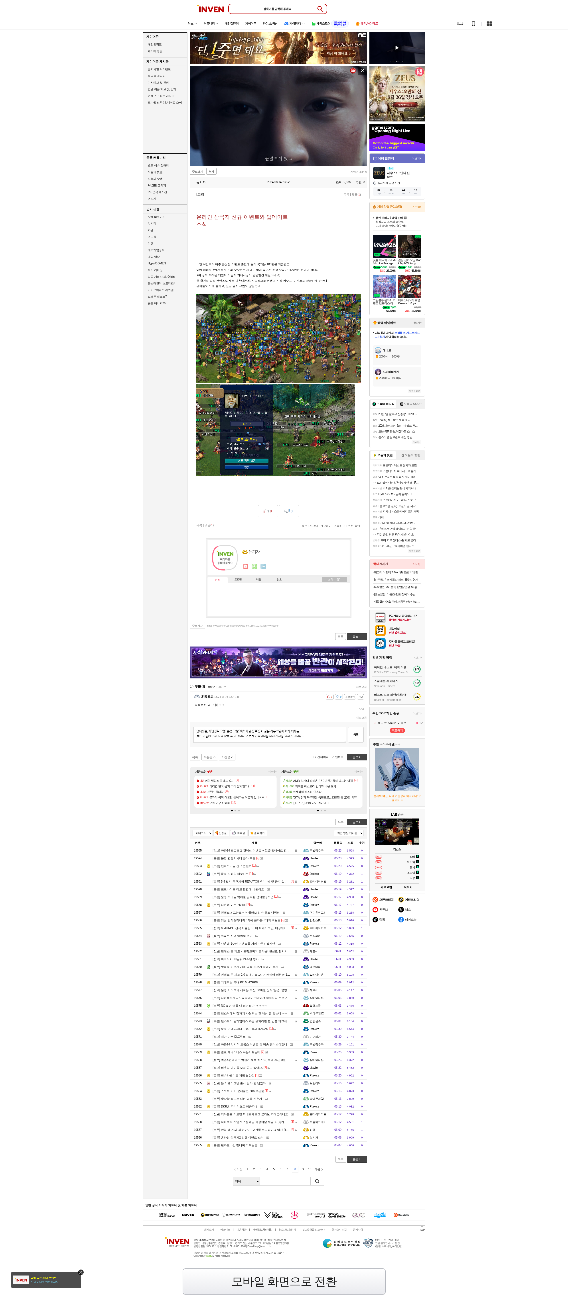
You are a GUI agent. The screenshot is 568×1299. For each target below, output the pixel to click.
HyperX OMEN (157, 263)
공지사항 (358, 1229)
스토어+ (416, 207)
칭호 (279, 579)
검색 (317, 1181)
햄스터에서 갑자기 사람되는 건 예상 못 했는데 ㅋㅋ (250, 1013)
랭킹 (258, 579)
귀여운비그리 (318, 912)
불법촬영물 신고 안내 (313, 1229)
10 (309, 1169)
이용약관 (241, 1229)
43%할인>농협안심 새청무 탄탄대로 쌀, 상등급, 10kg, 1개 (397, 601)
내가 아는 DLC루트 (229, 1036)
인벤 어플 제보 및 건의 (162, 89)
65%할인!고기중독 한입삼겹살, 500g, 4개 (397, 587)
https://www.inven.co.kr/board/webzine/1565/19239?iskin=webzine (242, 625)
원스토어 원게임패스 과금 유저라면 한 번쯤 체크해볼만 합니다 (257, 1021)
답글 (361, 708)
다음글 (208, 757)
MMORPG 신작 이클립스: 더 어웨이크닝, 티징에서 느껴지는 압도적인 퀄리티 (267, 928)
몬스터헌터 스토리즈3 (161, 283)
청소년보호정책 (287, 1229)
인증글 (223, 833)
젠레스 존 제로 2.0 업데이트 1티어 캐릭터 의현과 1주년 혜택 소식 (259, 974)
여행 (150, 243)
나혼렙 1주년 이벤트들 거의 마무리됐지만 (244, 943)
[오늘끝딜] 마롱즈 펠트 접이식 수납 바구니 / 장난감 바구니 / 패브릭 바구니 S (397, 594)
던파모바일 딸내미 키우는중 (235, 1145)
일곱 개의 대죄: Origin (161, 276)
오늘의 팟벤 (155, 178)
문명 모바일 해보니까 (231, 873)
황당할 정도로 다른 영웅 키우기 (237, 1098)
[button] (232, 810)
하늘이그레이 (318, 1122)
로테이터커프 (318, 881)
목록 (346, 194)
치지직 (152, 223)
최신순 (222, 686)
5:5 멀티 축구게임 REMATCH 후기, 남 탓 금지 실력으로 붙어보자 (259, 881)
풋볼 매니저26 (156, 303)
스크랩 (313, 525)
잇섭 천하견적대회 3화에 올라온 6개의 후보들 (246, 920)
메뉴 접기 (334, 579)
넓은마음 (315, 967)
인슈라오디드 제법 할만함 (233, 1075)
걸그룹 (152, 236)
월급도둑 (315, 1005)
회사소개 (209, 1229)
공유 (304, 525)
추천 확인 (354, 525)
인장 (217, 580)
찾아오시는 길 (339, 1229)
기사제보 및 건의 (158, 82)
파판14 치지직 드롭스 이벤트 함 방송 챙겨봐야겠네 (250, 1044)
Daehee (314, 873)
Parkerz (314, 866)
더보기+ (272, 771)
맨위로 (339, 757)
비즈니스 (225, 1229)
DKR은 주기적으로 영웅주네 (235, 1106)
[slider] (281, 162)
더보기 (263, 566)
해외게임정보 (156, 250)
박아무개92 (317, 1013)
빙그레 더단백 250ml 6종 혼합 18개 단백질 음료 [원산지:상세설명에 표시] (397, 572)
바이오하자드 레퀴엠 (161, 290)
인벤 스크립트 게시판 (161, 95)
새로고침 (361, 686)
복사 (211, 171)
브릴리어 (315, 936)
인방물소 (315, 1021)
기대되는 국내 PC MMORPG (235, 982)
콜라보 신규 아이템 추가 (232, 936)
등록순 (211, 686)
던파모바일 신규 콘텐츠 (232, 866)
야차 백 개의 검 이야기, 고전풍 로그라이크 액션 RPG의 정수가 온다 (261, 1129)
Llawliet (314, 858)
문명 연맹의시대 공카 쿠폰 (234, 858)
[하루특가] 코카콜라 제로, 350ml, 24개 (396, 579)
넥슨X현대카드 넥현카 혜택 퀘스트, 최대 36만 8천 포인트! (254, 1060)
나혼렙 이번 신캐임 (229, 904)
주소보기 (197, 171)
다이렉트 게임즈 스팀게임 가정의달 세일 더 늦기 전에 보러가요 (258, 1122)
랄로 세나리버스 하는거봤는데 (236, 1052)
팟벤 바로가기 (156, 216)
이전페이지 (321, 757)
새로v (313, 951)
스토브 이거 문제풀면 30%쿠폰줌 (238, 1091)
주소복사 (197, 625)
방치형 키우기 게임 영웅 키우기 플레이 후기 (245, 967)
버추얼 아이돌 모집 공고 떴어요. (238, 1067)
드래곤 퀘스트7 (157, 296)
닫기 (81, 1272)
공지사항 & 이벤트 (159, 69)
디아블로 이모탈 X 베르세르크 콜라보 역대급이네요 (250, 1114)
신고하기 (326, 525)
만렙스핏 (315, 920)
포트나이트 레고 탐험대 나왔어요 (238, 889)
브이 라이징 (155, 270)
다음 (317, 1169)
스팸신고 (339, 525)
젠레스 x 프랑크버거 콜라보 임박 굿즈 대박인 (246, 912)
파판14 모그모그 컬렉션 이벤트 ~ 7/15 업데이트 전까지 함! (255, 850)
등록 (356, 734)
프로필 (238, 579)
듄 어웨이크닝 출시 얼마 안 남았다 (239, 1083)
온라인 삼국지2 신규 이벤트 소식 (238, 1137)
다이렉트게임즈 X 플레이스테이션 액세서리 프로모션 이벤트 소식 (259, 998)
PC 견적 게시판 (157, 192)
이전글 (225, 757)
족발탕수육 (316, 850)
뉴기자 (200, 182)
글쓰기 (357, 822)
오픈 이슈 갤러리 (158, 165)
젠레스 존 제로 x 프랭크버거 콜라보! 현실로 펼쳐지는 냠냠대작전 (259, 951)
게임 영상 (154, 256)
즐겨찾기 (259, 833)
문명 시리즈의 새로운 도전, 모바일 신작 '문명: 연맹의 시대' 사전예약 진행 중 (266, 990)
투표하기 (397, 730)
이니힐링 (254, 566)
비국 (312, 1129)
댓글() (356, 194)
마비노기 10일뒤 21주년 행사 (236, 959)
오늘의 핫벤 (155, 172)
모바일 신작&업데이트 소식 (165, 102)
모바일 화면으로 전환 (284, 1281)
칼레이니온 (316, 974)
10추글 (241, 833)
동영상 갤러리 (156, 75)
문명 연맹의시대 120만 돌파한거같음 (241, 1029)
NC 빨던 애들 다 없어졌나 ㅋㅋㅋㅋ (240, 1005)
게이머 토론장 (359, 171)
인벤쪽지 (245, 566)
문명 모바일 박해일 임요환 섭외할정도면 (243, 897)
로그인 (460, 23)
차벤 (150, 230)
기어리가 (315, 1036)
